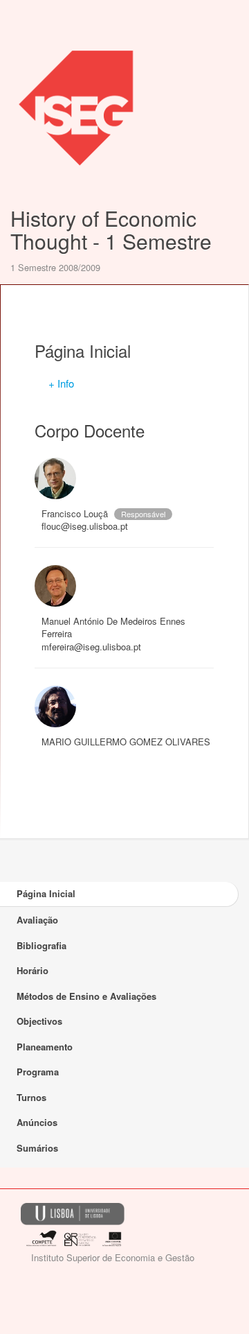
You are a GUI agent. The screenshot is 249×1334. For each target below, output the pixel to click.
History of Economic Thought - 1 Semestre (111, 229)
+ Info (61, 383)
